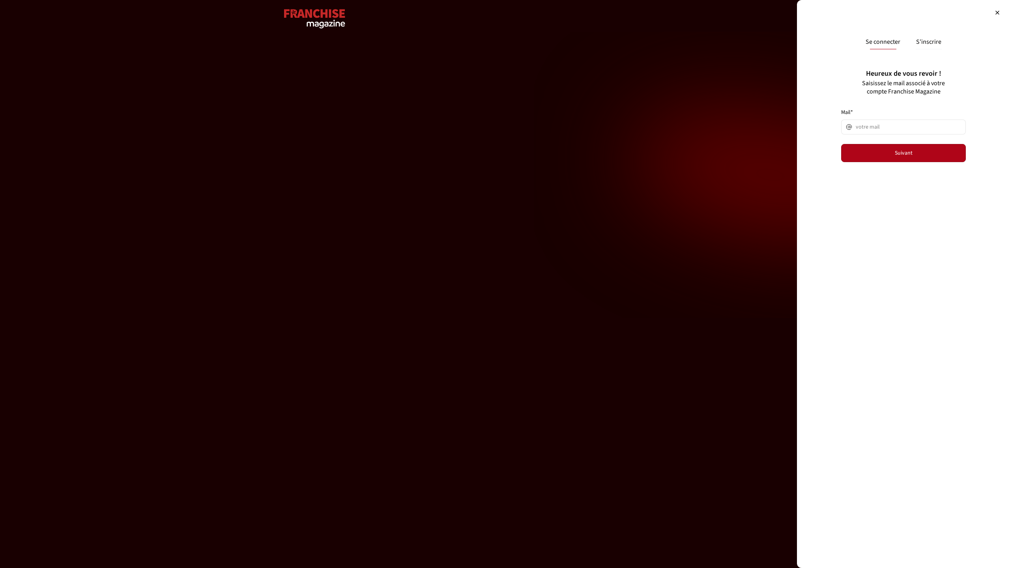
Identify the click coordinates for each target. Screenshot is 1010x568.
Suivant (904, 153)
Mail (847, 112)
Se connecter (883, 42)
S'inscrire (928, 42)
